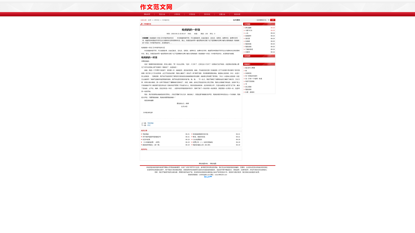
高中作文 (207, 14)
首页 (149, 20)
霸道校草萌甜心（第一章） (152, 145)
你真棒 (247, 41)
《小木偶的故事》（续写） (152, 142)
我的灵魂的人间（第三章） (202, 145)
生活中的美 (146, 139)
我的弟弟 (248, 46)
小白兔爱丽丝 (197, 139)
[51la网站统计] (208, 177)
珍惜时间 (248, 73)
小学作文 (177, 14)
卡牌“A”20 (248, 30)
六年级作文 (165, 20)
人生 (246, 33)
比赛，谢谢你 (249, 92)
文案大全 (222, 14)
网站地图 (213, 163)
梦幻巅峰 (248, 28)
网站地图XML (203, 163)
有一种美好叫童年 (251, 76)
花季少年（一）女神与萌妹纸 (203, 142)
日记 (148, 125)
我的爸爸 (248, 44)
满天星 (247, 38)
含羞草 (247, 52)
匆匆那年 (248, 36)
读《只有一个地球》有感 (253, 79)
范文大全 (162, 14)
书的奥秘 (150, 123)
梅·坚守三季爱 (250, 68)
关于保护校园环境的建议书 (152, 137)
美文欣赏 (237, 14)
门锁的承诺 (249, 49)
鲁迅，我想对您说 (199, 137)
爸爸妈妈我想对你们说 (200, 134)
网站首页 (147, 14)
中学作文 (192, 14)
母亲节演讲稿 (249, 81)
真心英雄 (248, 87)
